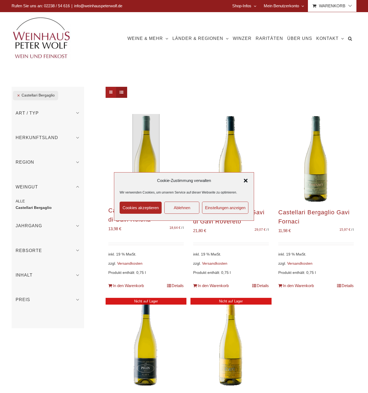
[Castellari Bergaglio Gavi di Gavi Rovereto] (230, 159)
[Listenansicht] (121, 92)
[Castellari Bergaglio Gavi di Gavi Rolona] (146, 158)
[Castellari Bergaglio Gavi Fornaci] (316, 159)
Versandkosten (130, 263)
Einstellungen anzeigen (225, 207)
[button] (245, 180)
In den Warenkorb (128, 285)
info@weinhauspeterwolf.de (98, 6)
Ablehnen (182, 207)
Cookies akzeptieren (141, 207)
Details (178, 285)
